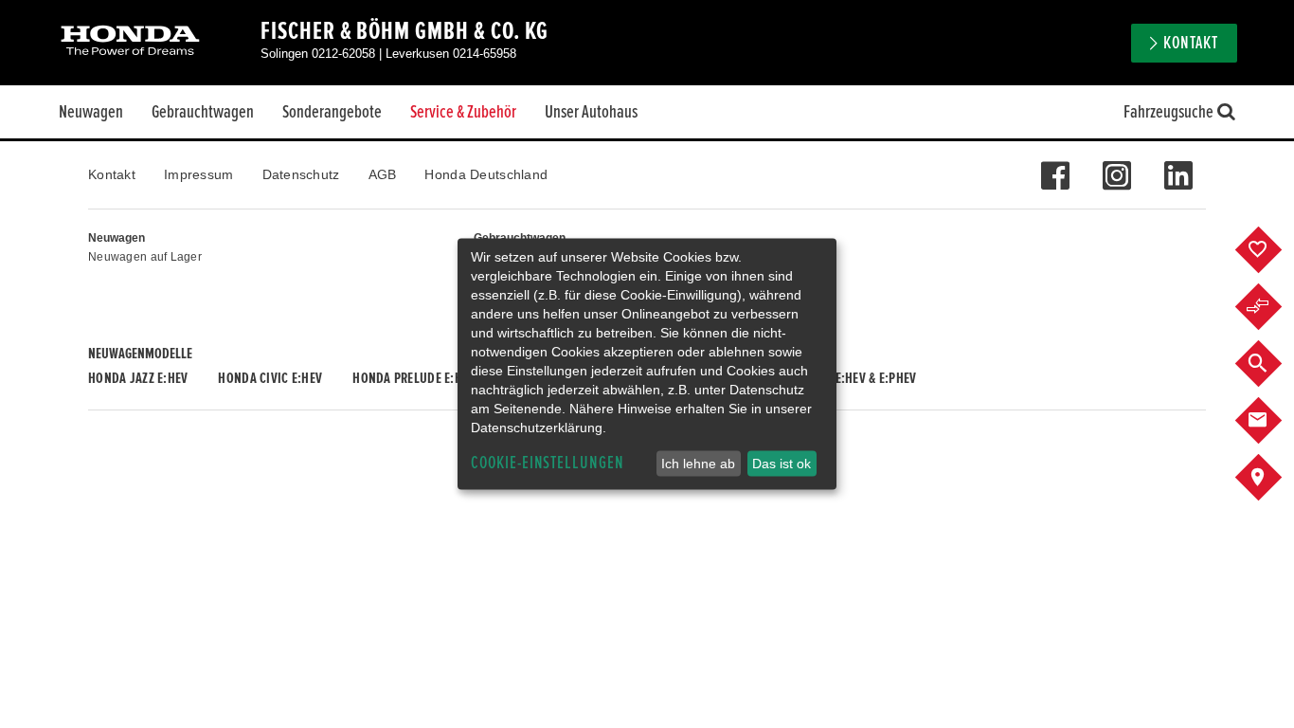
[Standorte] (1273, 477)
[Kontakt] (1273, 421)
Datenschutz (301, 174)
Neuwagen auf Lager (145, 257)
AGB (382, 174)
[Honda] (130, 42)
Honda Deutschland (486, 174)
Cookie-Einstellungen (547, 463)
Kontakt (111, 174)
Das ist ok (781, 463)
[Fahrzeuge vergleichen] (1273, 307)
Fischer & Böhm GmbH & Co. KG (404, 31)
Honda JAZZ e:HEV (138, 378)
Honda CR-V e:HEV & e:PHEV (841, 378)
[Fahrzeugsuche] (1273, 364)
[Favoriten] (1273, 250)
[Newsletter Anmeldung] (1178, 166)
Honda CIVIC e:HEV (270, 378)
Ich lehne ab (698, 463)
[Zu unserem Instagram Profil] (1116, 166)
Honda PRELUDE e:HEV (413, 378)
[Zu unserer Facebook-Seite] (1055, 166)
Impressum (199, 174)
